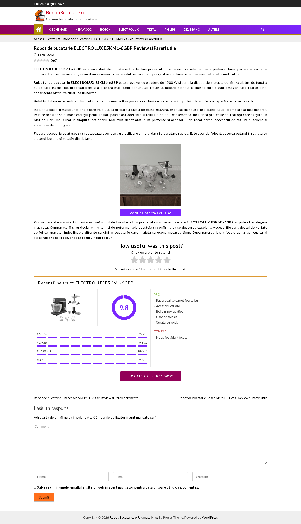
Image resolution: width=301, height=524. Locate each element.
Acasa (38, 39)
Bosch (105, 29)
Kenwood (83, 29)
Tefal (151, 29)
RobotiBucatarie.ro (65, 12)
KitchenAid (58, 29)
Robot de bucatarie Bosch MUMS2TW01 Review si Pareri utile (223, 398)
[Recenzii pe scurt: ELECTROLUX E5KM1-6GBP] (65, 307)
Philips (170, 29)
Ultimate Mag (148, 517)
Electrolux (129, 29)
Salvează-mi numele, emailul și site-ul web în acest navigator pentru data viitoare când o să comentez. (118, 487)
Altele (214, 29)
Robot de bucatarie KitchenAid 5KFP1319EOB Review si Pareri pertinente (86, 398)
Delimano (192, 29)
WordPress (210, 517)
